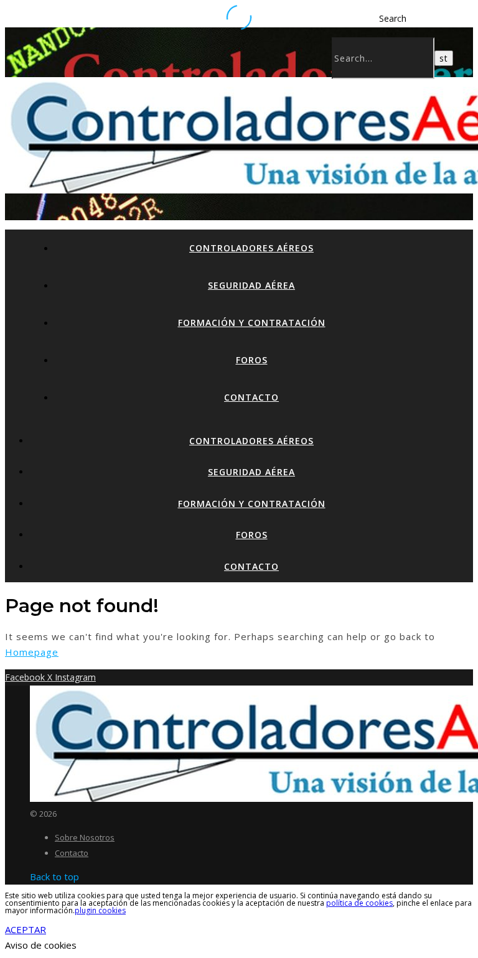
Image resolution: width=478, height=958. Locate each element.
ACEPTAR (25, 929)
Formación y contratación (252, 322)
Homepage (32, 652)
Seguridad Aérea (251, 285)
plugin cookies (100, 910)
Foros (252, 360)
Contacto (251, 397)
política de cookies (359, 903)
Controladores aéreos (251, 248)
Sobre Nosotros (85, 837)
